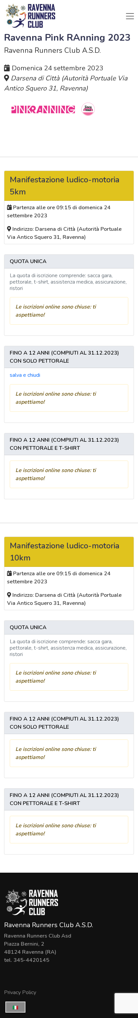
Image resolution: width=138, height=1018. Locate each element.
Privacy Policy (20, 992)
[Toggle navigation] (130, 16)
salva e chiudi (25, 375)
